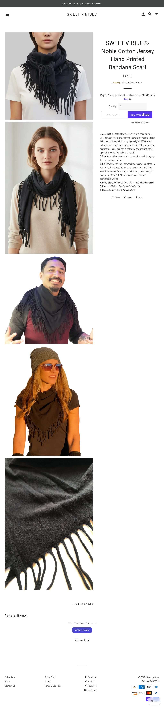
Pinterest (91, 685)
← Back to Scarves (82, 604)
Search (48, 681)
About (7, 681)
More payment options (140, 122)
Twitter (90, 681)
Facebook (92, 677)
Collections (10, 677)
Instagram (92, 690)
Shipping (116, 82)
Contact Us (10, 685)
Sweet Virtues (82, 14)
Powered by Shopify (150, 680)
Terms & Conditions (54, 685)
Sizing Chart (50, 677)
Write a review (82, 630)
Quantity (112, 106)
